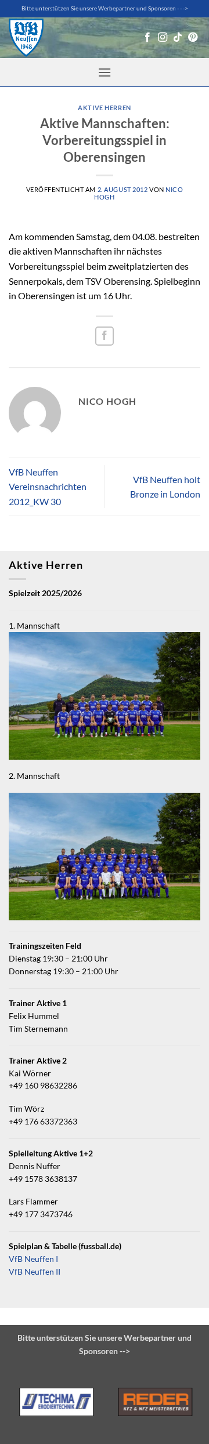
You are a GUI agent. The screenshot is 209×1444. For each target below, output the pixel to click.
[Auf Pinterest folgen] (192, 37)
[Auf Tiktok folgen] (177, 37)
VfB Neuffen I (33, 1259)
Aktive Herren (104, 107)
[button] (104, 72)
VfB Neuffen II (34, 1271)
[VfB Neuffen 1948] (26, 38)
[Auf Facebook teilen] (104, 336)
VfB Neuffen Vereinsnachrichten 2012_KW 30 (48, 486)
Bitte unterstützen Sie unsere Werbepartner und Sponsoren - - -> (104, 8)
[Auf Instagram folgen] (162, 37)
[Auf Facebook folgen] (147, 37)
